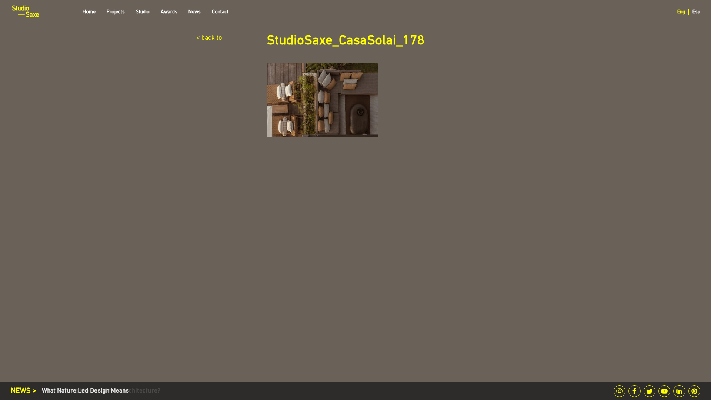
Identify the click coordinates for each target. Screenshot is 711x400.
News (194, 12)
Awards (169, 12)
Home (89, 12)
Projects (116, 12)
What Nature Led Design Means (85, 391)
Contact (220, 12)
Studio (143, 12)
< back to (209, 38)
